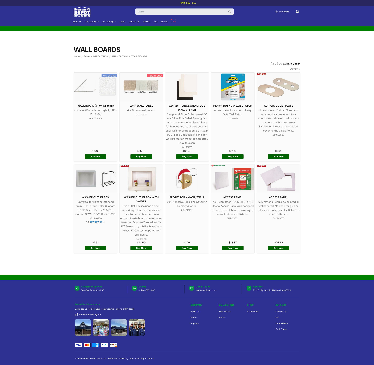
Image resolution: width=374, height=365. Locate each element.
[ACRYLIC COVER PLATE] (278, 87)
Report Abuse (147, 358)
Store (87, 56)
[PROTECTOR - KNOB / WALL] (186, 178)
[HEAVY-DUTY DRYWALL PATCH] (232, 87)
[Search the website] (229, 11)
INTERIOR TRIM (120, 56)
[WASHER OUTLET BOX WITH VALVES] (141, 178)
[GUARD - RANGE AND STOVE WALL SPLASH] (186, 87)
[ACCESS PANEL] (232, 178)
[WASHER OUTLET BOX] (95, 178)
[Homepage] (85, 12)
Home (77, 56)
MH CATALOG (100, 56)
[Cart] (297, 12)
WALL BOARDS (139, 56)
